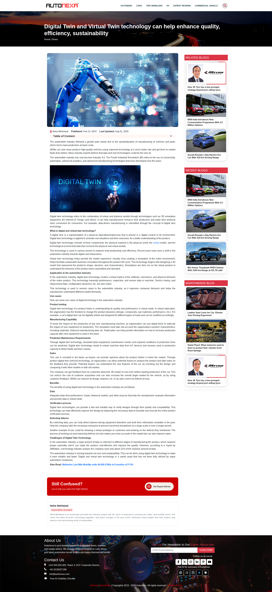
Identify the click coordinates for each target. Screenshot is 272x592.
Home (47, 39)
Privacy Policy (175, 585)
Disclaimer (105, 585)
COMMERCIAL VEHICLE (206, 6)
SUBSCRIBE (206, 550)
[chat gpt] (180, 573)
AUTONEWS (126, 6)
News (55, 39)
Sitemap (94, 585)
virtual (156, 243)
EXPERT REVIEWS (182, 6)
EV (168, 6)
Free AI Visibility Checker (62, 578)
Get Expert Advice (162, 486)
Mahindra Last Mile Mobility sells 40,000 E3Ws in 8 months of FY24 (97, 464)
